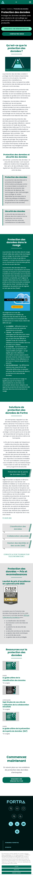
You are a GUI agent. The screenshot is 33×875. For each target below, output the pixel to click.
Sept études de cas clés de (14, 702)
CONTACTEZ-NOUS (17, 34)
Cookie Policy (8, 855)
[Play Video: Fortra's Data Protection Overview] (17, 62)
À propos (8, 847)
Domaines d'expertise (12, 842)
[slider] (18, 70)
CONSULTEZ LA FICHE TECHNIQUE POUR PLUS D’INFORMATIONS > (16, 555)
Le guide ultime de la (11, 678)
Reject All (16, 869)
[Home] (3, 2)
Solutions (9, 9)
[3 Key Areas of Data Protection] (11, 70)
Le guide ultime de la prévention (16, 728)
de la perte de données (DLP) (15, 731)
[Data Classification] (12, 70)
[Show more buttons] (29, 70)
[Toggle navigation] (30, 2)
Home (3, 9)
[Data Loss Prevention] (15, 70)
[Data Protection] (10, 70)
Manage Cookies (16, 873)
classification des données (14, 680)
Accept (16, 866)
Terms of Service (19, 855)
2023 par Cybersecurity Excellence (16, 616)
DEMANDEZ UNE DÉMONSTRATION (16, 29)
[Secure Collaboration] (19, 70)
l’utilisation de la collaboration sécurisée (16, 706)
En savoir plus (7, 518)
